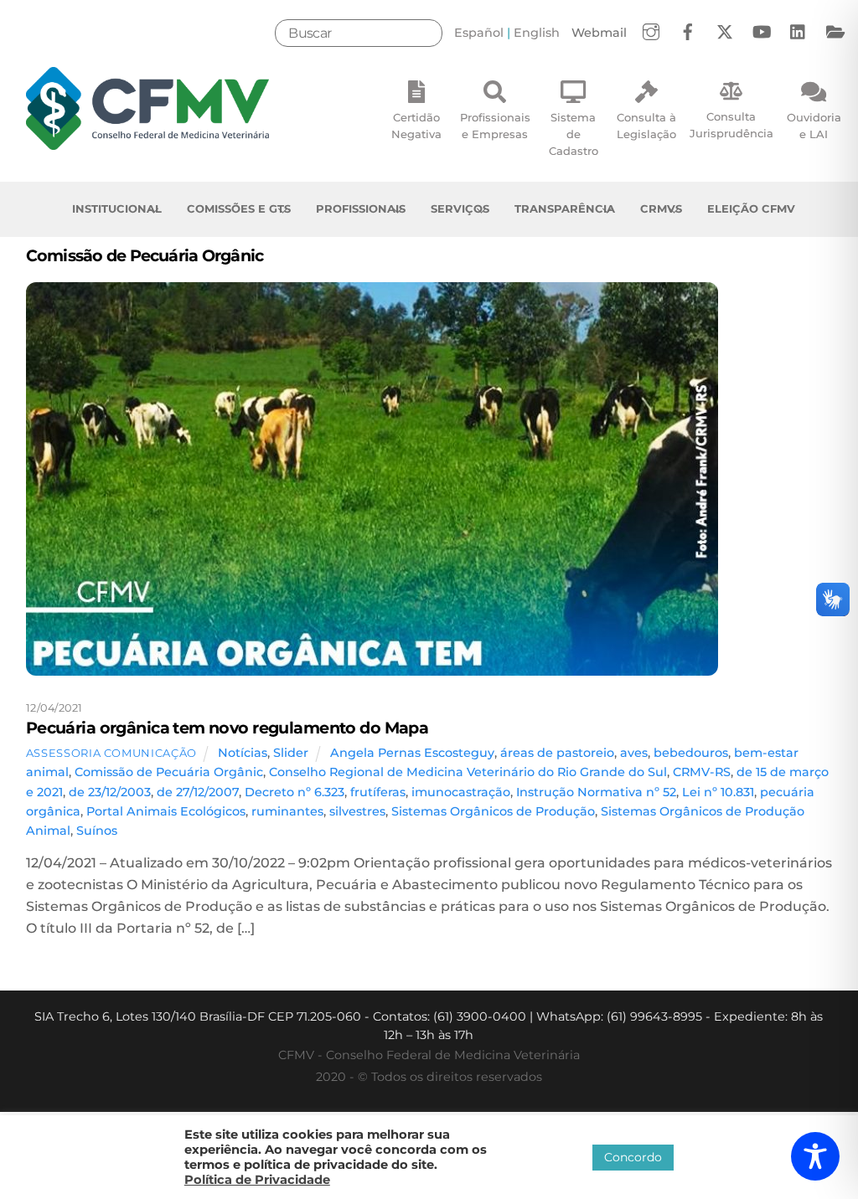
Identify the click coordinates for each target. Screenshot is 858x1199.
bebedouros (691, 752)
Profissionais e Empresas (495, 126)
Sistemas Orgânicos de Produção (493, 811)
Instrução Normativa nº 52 (596, 792)
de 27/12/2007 (198, 792)
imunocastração (460, 792)
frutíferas (378, 792)
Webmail (599, 32)
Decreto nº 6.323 (294, 792)
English (537, 32)
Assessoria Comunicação (111, 752)
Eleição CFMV (751, 208)
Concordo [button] (633, 1157)
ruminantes (287, 811)
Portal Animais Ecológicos (166, 811)
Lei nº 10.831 (718, 792)
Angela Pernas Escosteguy (412, 752)
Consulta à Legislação (646, 126)
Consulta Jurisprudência (731, 125)
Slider (290, 752)
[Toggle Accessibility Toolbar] (815, 1156)
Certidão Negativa (416, 126)
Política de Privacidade (257, 1179)
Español (479, 32)
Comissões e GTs (239, 208)
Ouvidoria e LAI (814, 126)
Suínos (96, 830)
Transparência (564, 208)
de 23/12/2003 (110, 792)
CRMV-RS (702, 772)
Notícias (242, 752)
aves (634, 752)
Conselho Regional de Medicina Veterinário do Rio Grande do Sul (468, 772)
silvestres (357, 811)
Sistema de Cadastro (573, 134)
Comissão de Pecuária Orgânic (169, 772)
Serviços (460, 208)
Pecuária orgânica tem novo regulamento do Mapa (227, 728)
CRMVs (661, 208)
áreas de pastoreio (557, 752)
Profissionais (361, 208)
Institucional (117, 208)
